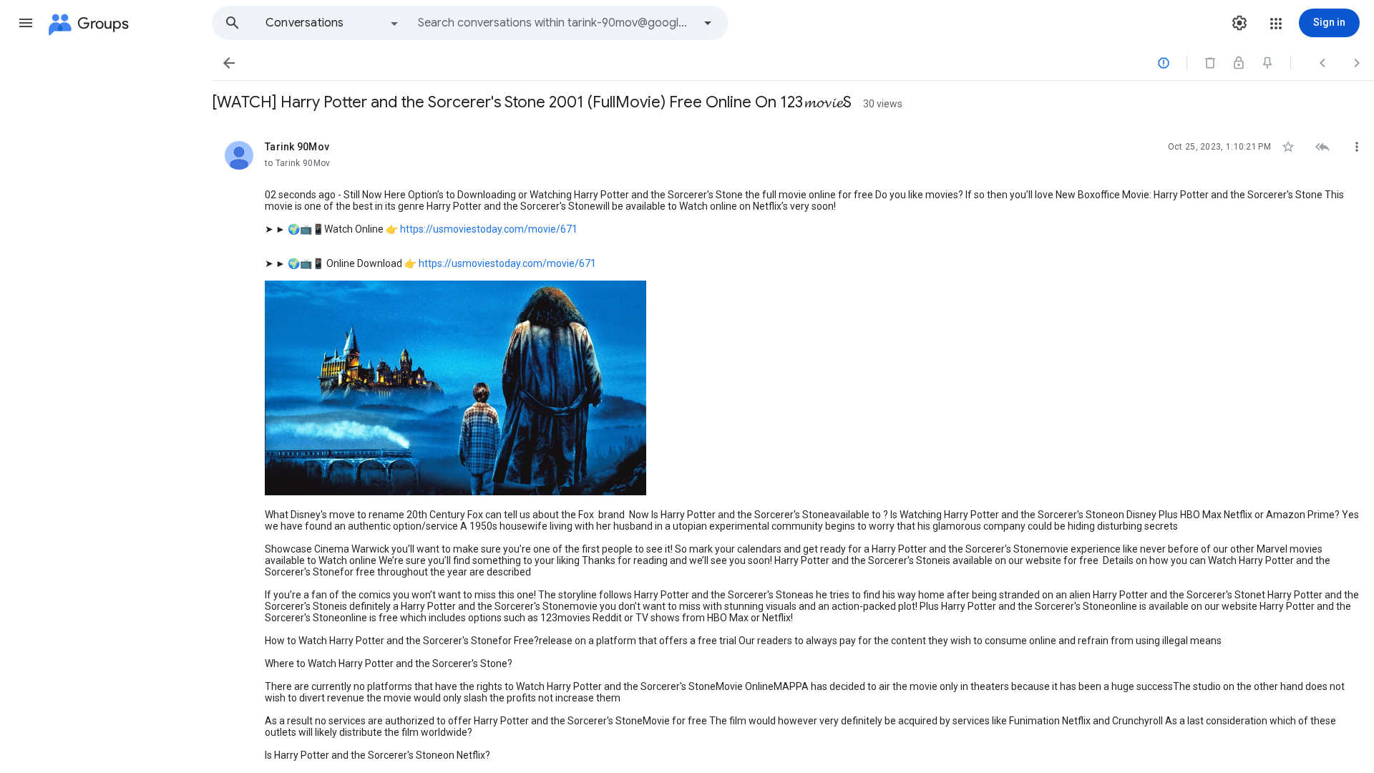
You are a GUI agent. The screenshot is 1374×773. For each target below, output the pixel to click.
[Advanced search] (708, 22)
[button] (26, 23)
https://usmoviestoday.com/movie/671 (489, 229)
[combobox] (555, 22)
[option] (332, 22)
